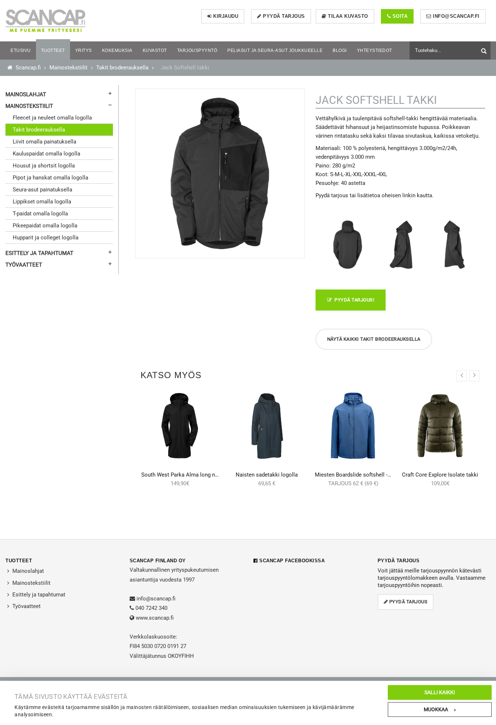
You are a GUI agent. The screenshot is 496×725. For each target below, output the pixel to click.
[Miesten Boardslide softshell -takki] (353, 425)
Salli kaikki (439, 692)
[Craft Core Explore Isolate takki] (440, 425)
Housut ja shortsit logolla (44, 165)
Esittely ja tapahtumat (39, 253)
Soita (399, 16)
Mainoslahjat (25, 94)
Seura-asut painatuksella (42, 189)
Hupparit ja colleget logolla (45, 237)
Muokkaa (436, 709)
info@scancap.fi (455, 16)
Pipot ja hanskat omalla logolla (50, 177)
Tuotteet (18, 560)
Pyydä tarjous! (353, 300)
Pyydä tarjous (283, 16)
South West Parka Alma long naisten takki (192, 474)
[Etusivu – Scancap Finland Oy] (45, 20)
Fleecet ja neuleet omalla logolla (52, 117)
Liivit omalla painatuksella (44, 141)
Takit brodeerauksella (122, 67)
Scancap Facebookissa (291, 560)
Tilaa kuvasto (347, 16)
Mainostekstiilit (68, 67)
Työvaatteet (23, 265)
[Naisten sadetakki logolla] (266, 425)
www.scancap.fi (155, 618)
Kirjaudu (225, 16)
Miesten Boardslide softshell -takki (357, 474)
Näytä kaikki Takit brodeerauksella (373, 339)
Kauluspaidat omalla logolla (46, 153)
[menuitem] (20, 50)
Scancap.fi (27, 67)
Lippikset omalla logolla (42, 201)
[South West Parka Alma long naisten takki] (180, 425)
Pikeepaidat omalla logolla (45, 225)
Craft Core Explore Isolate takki (440, 474)
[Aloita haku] (485, 49)
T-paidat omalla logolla (40, 213)
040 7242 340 (151, 608)
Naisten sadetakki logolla (267, 474)
